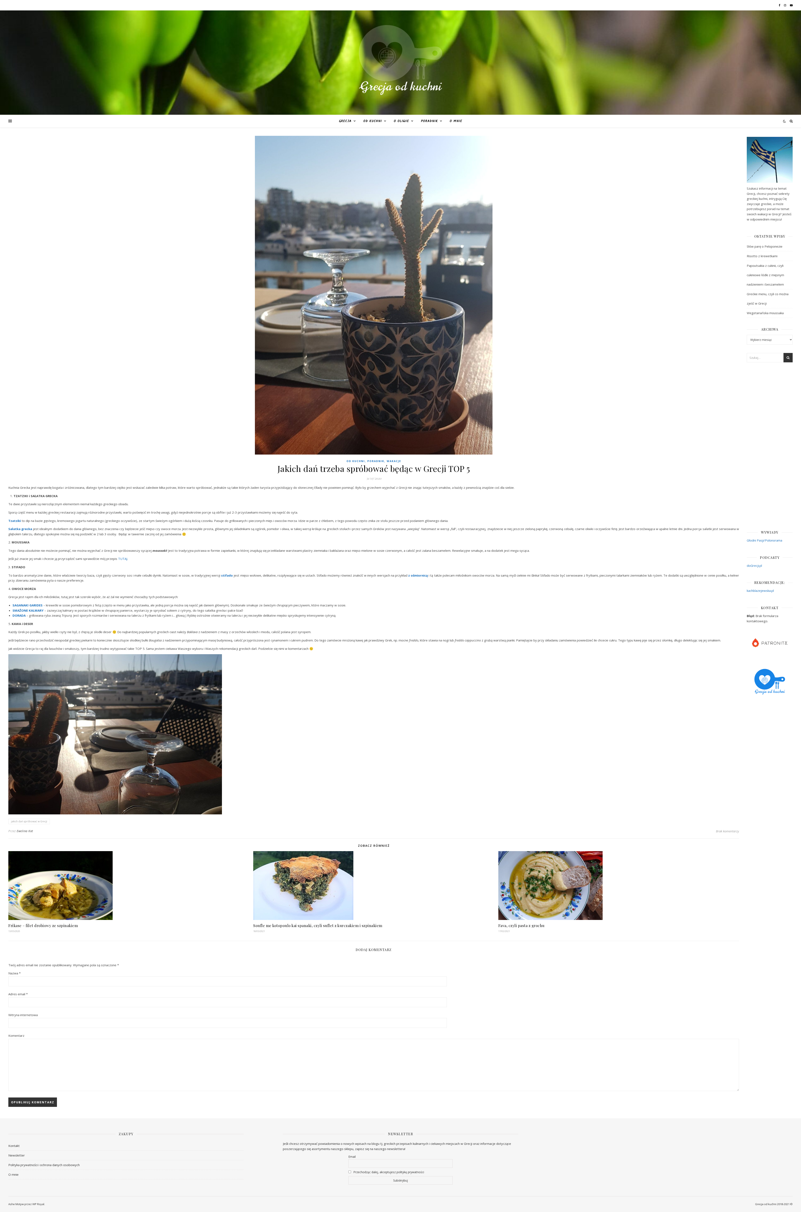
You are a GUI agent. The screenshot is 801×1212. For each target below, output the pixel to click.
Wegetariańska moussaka (765, 313)
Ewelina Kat (25, 831)
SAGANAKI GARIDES (28, 605)
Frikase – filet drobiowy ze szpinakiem (43, 925)
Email (352, 1157)
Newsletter (16, 1155)
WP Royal (38, 1204)
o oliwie (401, 121)
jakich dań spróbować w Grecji (29, 821)
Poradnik (429, 121)
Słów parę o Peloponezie (764, 246)
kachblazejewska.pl (760, 590)
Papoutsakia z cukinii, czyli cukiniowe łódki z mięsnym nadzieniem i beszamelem (765, 274)
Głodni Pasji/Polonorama (764, 540)
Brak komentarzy (727, 831)
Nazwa (14, 973)
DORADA (19, 615)
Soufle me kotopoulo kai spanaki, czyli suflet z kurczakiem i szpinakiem (317, 925)
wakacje (394, 461)
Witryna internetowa (23, 1015)
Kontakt (14, 1146)
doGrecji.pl (754, 565)
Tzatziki (14, 521)
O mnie (456, 121)
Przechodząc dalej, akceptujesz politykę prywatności (388, 1172)
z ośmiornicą (418, 575)
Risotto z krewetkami (762, 256)
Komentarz (16, 1035)
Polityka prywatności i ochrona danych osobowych (44, 1165)
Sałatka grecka (20, 529)
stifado (227, 575)
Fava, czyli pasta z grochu (521, 925)
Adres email (18, 994)
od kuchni (372, 121)
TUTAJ (122, 559)
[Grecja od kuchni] (400, 60)
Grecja (345, 121)
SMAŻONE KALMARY (28, 610)
